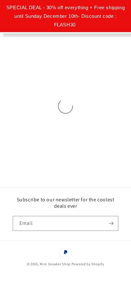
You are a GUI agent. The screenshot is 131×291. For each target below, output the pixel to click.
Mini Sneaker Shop (55, 264)
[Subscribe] (111, 223)
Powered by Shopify (88, 264)
